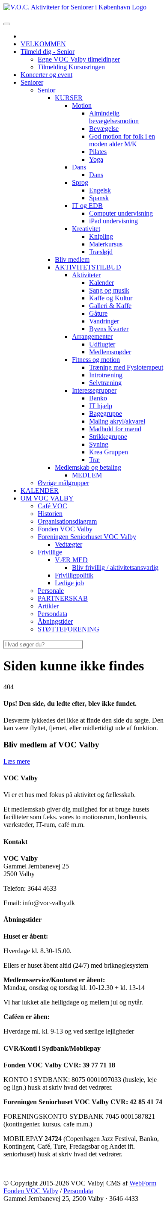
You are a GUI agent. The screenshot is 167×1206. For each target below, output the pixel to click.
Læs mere (16, 761)
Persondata (78, 1190)
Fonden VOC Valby (30, 1190)
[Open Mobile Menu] (6, 24)
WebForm (142, 1183)
